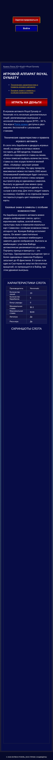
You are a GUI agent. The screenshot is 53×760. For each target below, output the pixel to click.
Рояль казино (21, 124)
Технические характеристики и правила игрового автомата (24, 86)
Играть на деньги (26, 102)
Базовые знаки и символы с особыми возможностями (23, 91)
